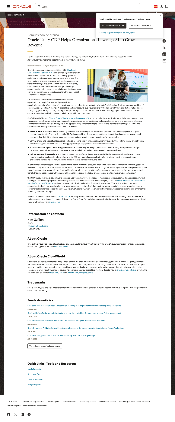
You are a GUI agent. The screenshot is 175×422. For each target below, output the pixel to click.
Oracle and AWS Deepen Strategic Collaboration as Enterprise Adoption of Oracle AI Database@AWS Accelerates (74, 305)
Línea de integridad (14, 405)
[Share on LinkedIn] (164, 54)
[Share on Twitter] (164, 47)
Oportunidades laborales (107, 401)
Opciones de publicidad (87, 401)
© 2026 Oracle (12, 401)
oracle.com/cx (55, 202)
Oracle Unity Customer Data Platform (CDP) (52, 71)
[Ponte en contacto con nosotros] (166, 6)
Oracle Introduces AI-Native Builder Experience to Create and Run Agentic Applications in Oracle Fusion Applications (75, 328)
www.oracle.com (61, 246)
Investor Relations (35, 379)
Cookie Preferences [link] (69, 401)
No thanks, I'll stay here (141, 25)
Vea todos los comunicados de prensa (44, 346)
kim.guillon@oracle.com (37, 226)
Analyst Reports (34, 384)
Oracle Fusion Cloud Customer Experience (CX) (70, 118)
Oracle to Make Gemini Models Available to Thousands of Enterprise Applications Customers (66, 320)
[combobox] (87, 6)
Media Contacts (34, 369)
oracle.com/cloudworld (126, 270)
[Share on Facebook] (164, 41)
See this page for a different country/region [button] (117, 32)
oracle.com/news (56, 272)
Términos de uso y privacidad (33, 401)
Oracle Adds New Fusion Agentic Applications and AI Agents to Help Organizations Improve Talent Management (74, 313)
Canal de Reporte (53, 401)
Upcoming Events (35, 374)
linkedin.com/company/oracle (80, 272)
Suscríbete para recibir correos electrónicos (135, 401)
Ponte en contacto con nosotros (35, 405)
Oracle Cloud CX (63, 196)
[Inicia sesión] (161, 6)
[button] (8, 6)
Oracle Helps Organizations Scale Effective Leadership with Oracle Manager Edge (61, 335)
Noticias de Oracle (14, 14)
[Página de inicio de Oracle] (22, 6)
